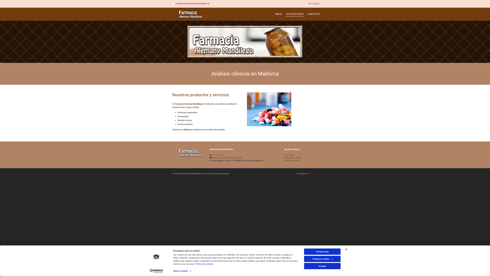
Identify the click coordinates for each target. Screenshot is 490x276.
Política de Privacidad (292, 158)
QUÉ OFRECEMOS (295, 14)
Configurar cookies (320, 259)
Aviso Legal (288, 155)
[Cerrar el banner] (346, 249)
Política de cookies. (204, 264)
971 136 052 (314, 4)
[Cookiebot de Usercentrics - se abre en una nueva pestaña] (156, 271)
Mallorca (188, 129)
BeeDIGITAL (313, 174)
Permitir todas (322, 252)
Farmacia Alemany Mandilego (189, 104)
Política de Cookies (291, 160)
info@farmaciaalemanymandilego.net (192, 3)
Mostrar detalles (180, 271)
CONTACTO (314, 14)
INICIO (278, 14)
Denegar (322, 266)
